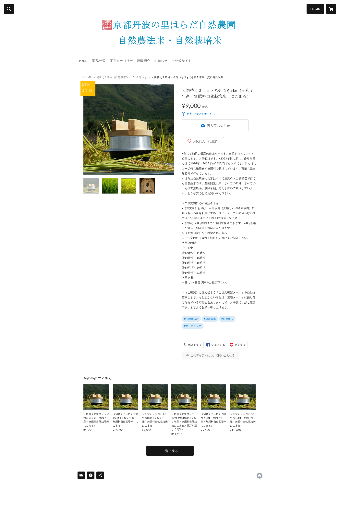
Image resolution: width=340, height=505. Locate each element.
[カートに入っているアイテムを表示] (331, 9)
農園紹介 (143, 60)
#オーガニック (192, 325)
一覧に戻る (170, 451)
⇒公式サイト (182, 60)
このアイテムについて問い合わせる (213, 355)
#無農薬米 (210, 318)
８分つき (141, 77)
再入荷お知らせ (218, 125)
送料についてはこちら (201, 113)
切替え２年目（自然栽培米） (113, 77)
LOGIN (315, 8)
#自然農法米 (191, 318)
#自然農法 (227, 318)
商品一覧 (99, 60)
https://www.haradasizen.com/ (259, 476)
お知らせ (161, 60)
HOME (83, 60)
